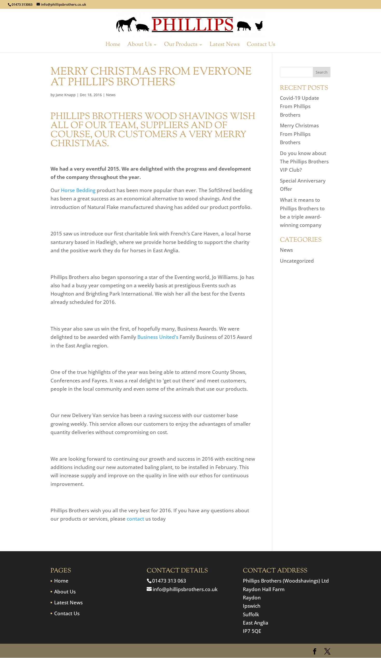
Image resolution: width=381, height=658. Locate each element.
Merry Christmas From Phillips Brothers (299, 134)
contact (135, 518)
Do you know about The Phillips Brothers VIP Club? (304, 161)
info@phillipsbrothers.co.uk (185, 589)
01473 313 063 (169, 580)
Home (112, 46)
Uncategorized (297, 260)
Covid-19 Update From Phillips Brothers (299, 106)
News (111, 94)
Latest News (225, 46)
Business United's (157, 337)
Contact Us (261, 46)
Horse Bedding (78, 190)
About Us (139, 46)
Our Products (180, 46)
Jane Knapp (66, 94)
